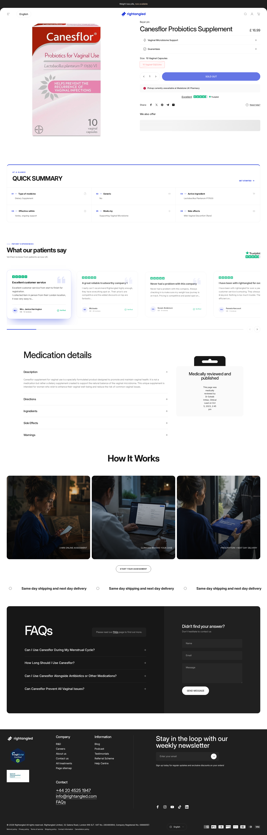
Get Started (245, 181)
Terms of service (37, 829)
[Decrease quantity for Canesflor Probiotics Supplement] (143, 76)
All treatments (64, 763)
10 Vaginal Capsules (152, 64)
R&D (58, 744)
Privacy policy (24, 829)
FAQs (115, 632)
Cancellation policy (82, 829)
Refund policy (12, 829)
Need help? (255, 105)
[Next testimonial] (257, 329)
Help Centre (101, 763)
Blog (97, 744)
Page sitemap (64, 768)
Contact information (65, 829)
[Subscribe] (214, 756)
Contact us (62, 758)
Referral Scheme (104, 758)
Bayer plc (145, 21)
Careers (60, 748)
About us (61, 753)
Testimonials (102, 753)
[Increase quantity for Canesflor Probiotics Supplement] (156, 76)
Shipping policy (50, 829)
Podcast (99, 748)
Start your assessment (133, 569)
